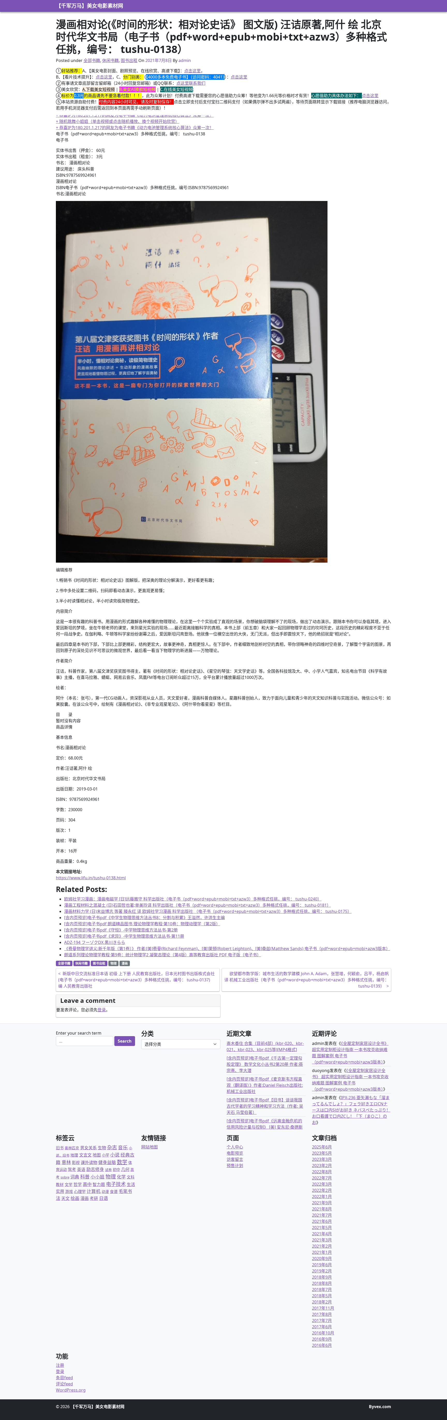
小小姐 (98, 1177)
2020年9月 (322, 1258)
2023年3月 (322, 1159)
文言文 (85, 1155)
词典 (74, 1177)
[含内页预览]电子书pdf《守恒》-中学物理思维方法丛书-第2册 (121, 930)
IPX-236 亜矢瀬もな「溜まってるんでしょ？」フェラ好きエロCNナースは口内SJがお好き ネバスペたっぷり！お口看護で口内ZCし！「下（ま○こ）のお (351, 1110)
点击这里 (192, 71)
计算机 (94, 1191)
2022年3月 (322, 1184)
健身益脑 (107, 1162)
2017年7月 (322, 1320)
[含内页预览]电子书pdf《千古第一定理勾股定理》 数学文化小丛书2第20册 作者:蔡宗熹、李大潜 (265, 1064)
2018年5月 (322, 1296)
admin (184, 60)
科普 (85, 1176)
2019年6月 (322, 1265)
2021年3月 (322, 1240)
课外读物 (89, 1162)
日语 (103, 1198)
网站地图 (149, 1147)
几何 (125, 1169)
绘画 (75, 1198)
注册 (60, 1365)
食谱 (114, 1191)
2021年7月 (322, 1215)
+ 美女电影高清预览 (74, 127)
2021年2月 (322, 1246)
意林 (66, 1162)
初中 (116, 1169)
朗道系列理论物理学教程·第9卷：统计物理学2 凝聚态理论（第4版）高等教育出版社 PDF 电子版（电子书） (162, 955)
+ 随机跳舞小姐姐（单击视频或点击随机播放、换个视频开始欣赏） (117, 115)
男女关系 (88, 1148)
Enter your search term (78, 1033)
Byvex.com (380, 1406)
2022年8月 (322, 1172)
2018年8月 (322, 1283)
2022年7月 (322, 1178)
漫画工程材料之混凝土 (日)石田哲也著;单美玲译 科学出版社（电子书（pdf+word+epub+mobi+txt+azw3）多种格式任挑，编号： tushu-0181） (197, 905)
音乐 (123, 1147)
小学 (105, 1155)
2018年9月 (322, 1277)
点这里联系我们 (190, 83)
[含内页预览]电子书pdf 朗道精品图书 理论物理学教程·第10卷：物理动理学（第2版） (142, 924)
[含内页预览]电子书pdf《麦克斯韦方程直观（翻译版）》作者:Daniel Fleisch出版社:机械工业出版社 (265, 1085)
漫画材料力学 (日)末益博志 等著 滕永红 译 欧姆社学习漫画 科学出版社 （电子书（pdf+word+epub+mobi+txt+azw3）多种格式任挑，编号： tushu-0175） (208, 911)
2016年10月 (323, 1333)
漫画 (125, 963)
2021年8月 (322, 1209)
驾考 (72, 1169)
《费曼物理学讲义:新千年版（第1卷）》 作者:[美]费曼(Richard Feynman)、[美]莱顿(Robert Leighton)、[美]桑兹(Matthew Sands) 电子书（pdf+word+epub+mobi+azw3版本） (227, 948)
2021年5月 (322, 1227)
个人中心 (235, 1147)
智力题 (99, 1184)
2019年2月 (322, 1271)
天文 (65, 1198)
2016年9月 (322, 1339)
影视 (76, 1162)
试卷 (108, 1169)
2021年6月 (322, 1221)
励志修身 (95, 1169)
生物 (102, 1148)
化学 (121, 1177)
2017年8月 (322, 1314)
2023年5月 (322, 1153)
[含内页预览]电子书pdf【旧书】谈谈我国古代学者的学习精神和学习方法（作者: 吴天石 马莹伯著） (265, 1106)
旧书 (60, 1147)
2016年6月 (322, 1345)
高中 (87, 1184)
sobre (65, 1177)
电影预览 (235, 1153)
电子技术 (116, 1184)
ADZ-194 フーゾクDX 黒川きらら (94, 942)
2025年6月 (322, 1147)
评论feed (64, 1384)
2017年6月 (322, 1327)
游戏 (69, 1191)
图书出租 (129, 60)
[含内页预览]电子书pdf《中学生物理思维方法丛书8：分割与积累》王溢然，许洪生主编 (144, 917)
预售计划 (235, 1165)
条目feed (64, 1377)
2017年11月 (323, 1308)
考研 (94, 1198)
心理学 (80, 1191)
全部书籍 (92, 60)
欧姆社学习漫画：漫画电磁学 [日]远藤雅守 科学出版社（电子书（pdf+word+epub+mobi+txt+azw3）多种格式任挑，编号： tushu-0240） (193, 899)
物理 (113, 963)
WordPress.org (71, 1390)
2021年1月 (322, 1252)
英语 (81, 1169)
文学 (68, 1184)
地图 (97, 1155)
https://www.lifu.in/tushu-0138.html (91, 878)
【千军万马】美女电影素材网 (89, 5)
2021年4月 (322, 1234)
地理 (74, 1155)
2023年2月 (322, 1165)
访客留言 (235, 1159)
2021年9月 (322, 1203)
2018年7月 (322, 1289)
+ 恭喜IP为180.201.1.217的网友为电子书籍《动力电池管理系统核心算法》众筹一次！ (135, 121)
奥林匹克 (72, 1147)
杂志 (112, 1147)
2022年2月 (322, 1190)
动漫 (105, 1191)
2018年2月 (322, 1302)
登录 (102, 1010)
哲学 (77, 1184)
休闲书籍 (110, 60)
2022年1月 (322, 1196)
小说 (115, 1155)
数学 (122, 1162)
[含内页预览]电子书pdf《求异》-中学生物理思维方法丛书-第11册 (124, 936)
